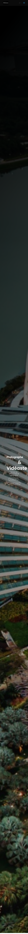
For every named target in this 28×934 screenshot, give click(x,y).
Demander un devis (14, 483)
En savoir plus (13, 479)
